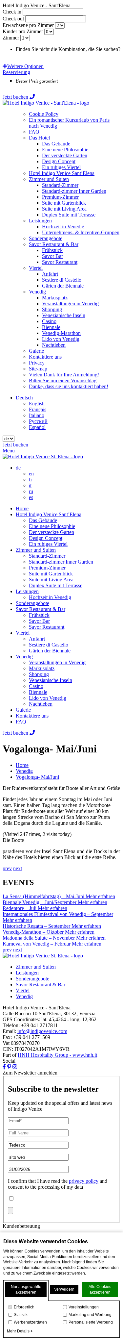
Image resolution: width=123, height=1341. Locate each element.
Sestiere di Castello (48, 644)
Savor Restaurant (46, 627)
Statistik (21, 1314)
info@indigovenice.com (42, 1031)
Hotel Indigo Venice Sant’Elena (48, 514)
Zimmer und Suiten (36, 550)
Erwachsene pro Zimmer (28, 25)
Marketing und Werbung (90, 1314)
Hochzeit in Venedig (50, 597)
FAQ (21, 721)
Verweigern (64, 1289)
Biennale (38, 692)
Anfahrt (37, 639)
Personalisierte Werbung (91, 1322)
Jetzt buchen (15, 97)
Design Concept (45, 538)
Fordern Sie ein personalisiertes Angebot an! (61, 55)
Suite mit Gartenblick (51, 573)
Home (22, 508)
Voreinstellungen (84, 1307)
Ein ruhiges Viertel (48, 544)
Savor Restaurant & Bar (40, 609)
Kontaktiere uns (32, 716)
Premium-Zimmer (47, 567)
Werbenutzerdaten (30, 1322)
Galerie (23, 710)
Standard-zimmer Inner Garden (61, 562)
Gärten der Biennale (50, 650)
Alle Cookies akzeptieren (100, 1289)
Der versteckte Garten (51, 532)
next (17, 868)
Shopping (39, 674)
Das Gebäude (43, 520)
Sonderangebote (32, 603)
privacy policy (83, 1181)
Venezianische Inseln (50, 680)
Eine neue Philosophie (52, 526)
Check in (12, 11)
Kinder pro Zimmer (23, 31)
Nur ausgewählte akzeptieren (26, 1289)
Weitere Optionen (25, 66)
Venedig (24, 656)
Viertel (23, 633)
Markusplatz (41, 668)
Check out (13, 18)
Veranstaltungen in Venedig (57, 662)
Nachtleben (40, 704)
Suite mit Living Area (51, 579)
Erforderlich (24, 1307)
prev (7, 868)
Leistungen (27, 591)
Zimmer (11, 37)
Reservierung (16, 72)
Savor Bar (39, 621)
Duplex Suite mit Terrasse (55, 585)
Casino (36, 686)
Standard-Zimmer (47, 556)
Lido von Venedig (47, 698)
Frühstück (39, 615)
